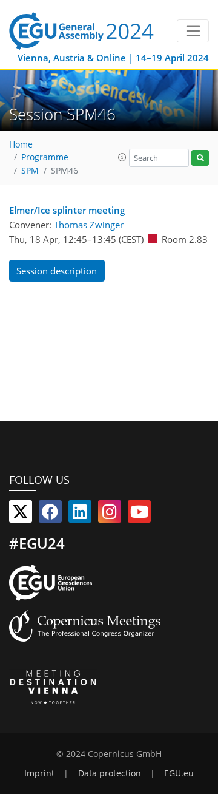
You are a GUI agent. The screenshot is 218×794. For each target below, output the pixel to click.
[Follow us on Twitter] (20, 514)
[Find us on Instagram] (109, 514)
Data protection (109, 773)
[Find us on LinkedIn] (79, 514)
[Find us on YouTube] (139, 514)
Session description (56, 271)
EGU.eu (179, 773)
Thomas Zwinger (89, 225)
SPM (30, 170)
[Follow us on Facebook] (50, 514)
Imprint (39, 773)
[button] (122, 157)
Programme (44, 157)
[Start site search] (200, 158)
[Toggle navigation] (193, 30)
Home (21, 144)
